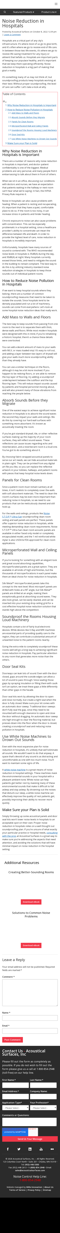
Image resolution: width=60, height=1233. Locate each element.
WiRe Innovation (34, 1187)
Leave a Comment (12, 34)
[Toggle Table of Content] (4, 101)
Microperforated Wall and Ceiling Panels (30, 126)
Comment (8, 976)
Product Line (48, 12)
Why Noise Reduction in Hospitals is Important (31, 105)
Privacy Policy (34, 1190)
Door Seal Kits (18, 134)
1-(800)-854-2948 (36, 1167)
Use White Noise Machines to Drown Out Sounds (34, 138)
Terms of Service (17, 1190)
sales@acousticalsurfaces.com (30, 1170)
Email (5, 1025)
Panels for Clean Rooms (22, 121)
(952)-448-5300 (32, 1164)
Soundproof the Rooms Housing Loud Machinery (34, 130)
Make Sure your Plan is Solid (22, 143)
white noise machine (15, 769)
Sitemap (47, 1190)
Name (6, 1012)
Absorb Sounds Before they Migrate (28, 117)
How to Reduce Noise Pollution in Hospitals (30, 109)
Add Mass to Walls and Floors (25, 113)
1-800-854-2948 (30, 1180)
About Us (48, 1187)
